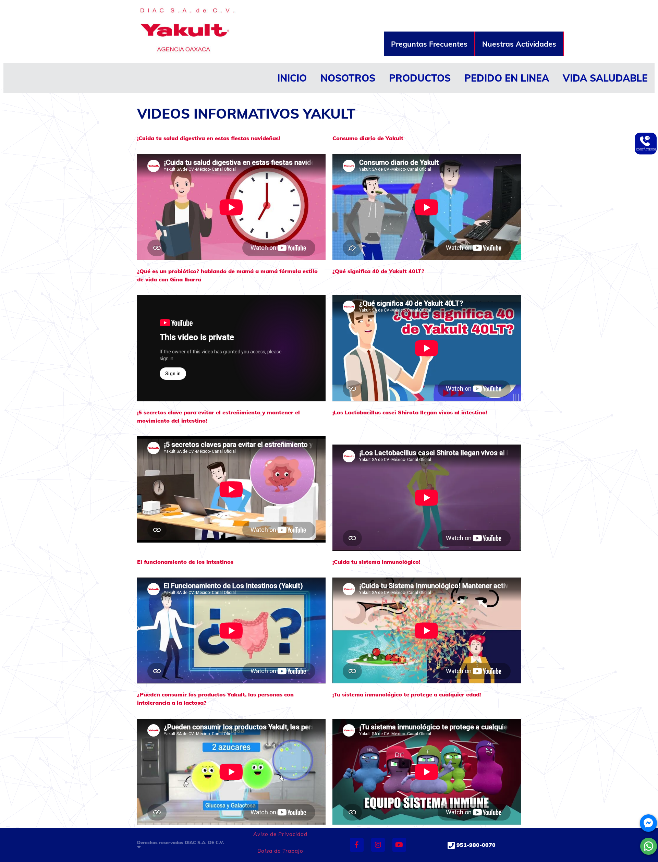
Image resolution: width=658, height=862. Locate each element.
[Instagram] (378, 845)
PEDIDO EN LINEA (506, 78)
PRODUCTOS (420, 78)
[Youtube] (399, 845)
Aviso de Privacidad (280, 834)
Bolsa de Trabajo (280, 851)
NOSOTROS (347, 78)
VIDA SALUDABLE (605, 78)
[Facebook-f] (357, 845)
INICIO (292, 78)
